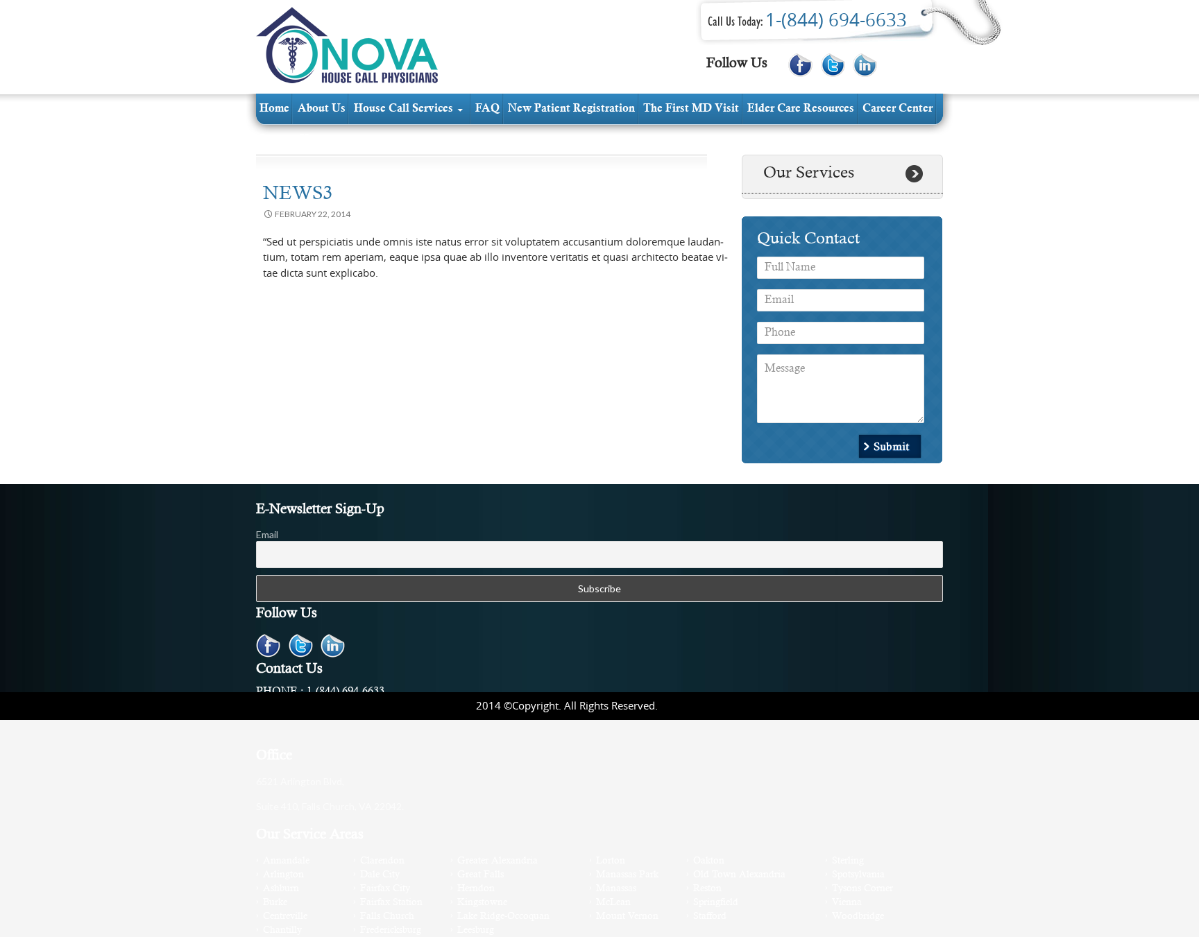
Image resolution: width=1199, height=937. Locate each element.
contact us (285, 139)
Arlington (283, 874)
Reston (707, 888)
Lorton (610, 861)
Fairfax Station (391, 902)
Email (267, 534)
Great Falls (480, 874)
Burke (275, 902)
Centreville (285, 916)
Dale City (380, 874)
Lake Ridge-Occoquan (503, 916)
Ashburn (281, 888)
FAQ (487, 109)
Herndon (476, 888)
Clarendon (382, 861)
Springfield (715, 902)
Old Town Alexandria (739, 874)
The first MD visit (691, 109)
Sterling (848, 861)
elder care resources (800, 109)
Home (274, 109)
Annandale (286, 861)
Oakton (708, 861)
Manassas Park (627, 874)
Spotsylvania (858, 874)
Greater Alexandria (497, 861)
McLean (613, 902)
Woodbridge (858, 916)
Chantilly (282, 930)
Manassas (616, 888)
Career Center (897, 109)
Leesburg (475, 930)
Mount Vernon (627, 916)
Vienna (847, 902)
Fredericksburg (390, 930)
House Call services (403, 109)
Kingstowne (482, 902)
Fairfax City (385, 888)
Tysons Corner (862, 888)
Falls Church (387, 916)
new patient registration (571, 109)
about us (322, 109)
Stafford (709, 916)
